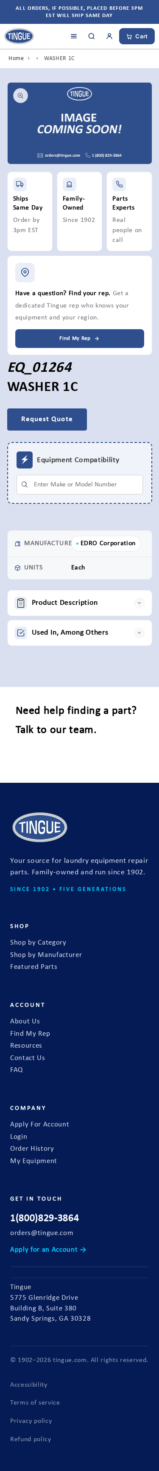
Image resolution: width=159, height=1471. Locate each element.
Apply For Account (39, 1124)
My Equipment (33, 1161)
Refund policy (30, 1439)
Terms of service (35, 1402)
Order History (32, 1149)
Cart (141, 36)
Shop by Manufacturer (46, 955)
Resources (26, 1046)
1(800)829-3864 (44, 1218)
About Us (25, 1021)
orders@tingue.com (41, 1233)
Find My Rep (30, 1034)
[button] (80, 603)
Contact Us (27, 1058)
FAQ (16, 1070)
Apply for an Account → (48, 1250)
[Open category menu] (74, 36)
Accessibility (28, 1385)
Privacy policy (31, 1421)
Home (16, 58)
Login (18, 1137)
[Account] (109, 36)
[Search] (92, 36)
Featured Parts (33, 967)
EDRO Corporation (108, 543)
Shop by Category (38, 942)
